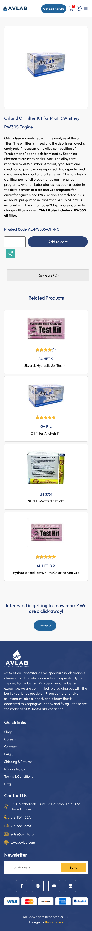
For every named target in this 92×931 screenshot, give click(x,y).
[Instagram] (38, 886)
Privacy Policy (14, 769)
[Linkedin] (70, 886)
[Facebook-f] (21, 886)
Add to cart (58, 241)
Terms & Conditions (18, 776)
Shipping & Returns (18, 761)
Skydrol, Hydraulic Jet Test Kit (46, 365)
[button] (85, 8)
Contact (10, 746)
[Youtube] (54, 886)
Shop (8, 732)
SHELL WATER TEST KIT (46, 501)
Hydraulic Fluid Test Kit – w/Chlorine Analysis (46, 572)
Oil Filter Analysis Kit (46, 433)
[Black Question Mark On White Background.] (79, 8)
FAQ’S (8, 754)
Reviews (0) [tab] (48, 275)
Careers (10, 739)
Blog (7, 784)
